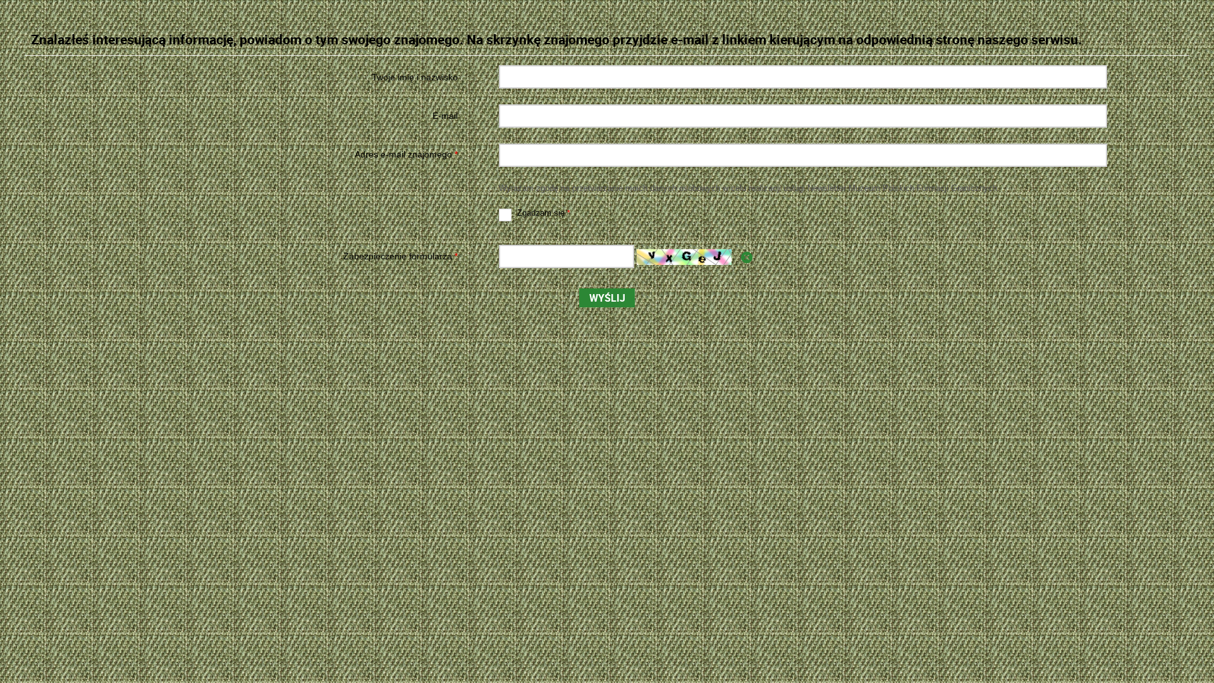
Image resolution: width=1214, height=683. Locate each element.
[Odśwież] (747, 257)
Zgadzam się (535, 213)
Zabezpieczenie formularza (245, 256)
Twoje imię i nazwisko (415, 77)
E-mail (445, 115)
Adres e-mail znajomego (245, 154)
